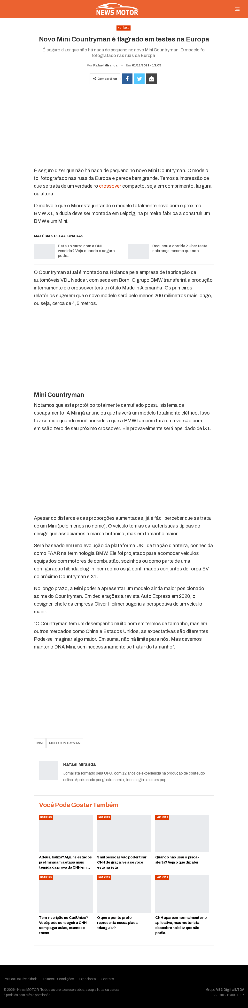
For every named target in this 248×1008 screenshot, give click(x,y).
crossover (110, 186)
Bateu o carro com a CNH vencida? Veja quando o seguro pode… (86, 251)
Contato (107, 979)
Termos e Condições (58, 979)
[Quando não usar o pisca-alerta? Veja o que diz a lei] (182, 833)
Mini (40, 743)
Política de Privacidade (21, 979)
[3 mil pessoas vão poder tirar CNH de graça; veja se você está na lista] (124, 833)
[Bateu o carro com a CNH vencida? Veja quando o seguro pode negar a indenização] (44, 251)
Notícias (123, 28)
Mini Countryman (64, 743)
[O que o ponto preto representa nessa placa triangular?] (124, 893)
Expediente (87, 979)
